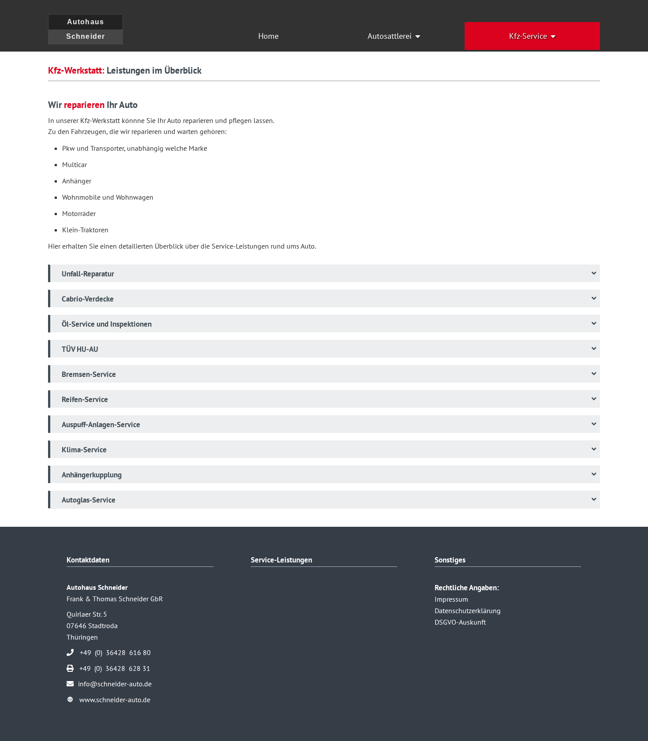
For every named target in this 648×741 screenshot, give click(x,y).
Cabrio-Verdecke (88, 299)
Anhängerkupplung (92, 475)
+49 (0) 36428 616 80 (115, 652)
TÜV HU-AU (80, 349)
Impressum (451, 599)
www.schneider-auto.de (114, 699)
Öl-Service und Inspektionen (107, 324)
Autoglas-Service (88, 500)
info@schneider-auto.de (115, 683)
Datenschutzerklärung (468, 610)
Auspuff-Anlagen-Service (101, 424)
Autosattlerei (390, 36)
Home (268, 36)
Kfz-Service (528, 36)
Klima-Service (84, 449)
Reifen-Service (85, 399)
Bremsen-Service (89, 374)
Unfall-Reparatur (88, 274)
